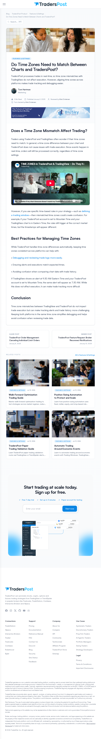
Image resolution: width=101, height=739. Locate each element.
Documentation (35, 630)
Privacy (79, 660)
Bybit (7, 654)
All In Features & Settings (85, 355)
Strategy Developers (84, 650)
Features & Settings (37, 14)
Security (32, 654)
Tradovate (9, 642)
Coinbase (9, 646)
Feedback (32, 661)
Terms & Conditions (84, 664)
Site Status (33, 658)
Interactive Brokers (12, 634)
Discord (32, 646)
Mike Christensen (64, 99)
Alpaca (8, 630)
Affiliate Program (59, 646)
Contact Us (33, 642)
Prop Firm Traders (83, 634)
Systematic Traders (83, 626)
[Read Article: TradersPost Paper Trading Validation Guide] (27, 434)
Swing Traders (81, 646)
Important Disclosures (84, 668)
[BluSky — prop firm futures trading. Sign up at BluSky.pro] (50, 112)
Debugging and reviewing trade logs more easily (37, 257)
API (53, 634)
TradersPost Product (19, 14)
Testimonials (57, 642)
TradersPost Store (59, 650)
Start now (69, 508)
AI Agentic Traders (83, 638)
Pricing (31, 626)
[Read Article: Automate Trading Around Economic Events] (73, 434)
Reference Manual (36, 634)
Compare (56, 630)
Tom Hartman (24, 89)
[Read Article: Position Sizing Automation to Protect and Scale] (73, 383)
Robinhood (9, 650)
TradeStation (10, 626)
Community (56, 638)
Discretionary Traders (84, 630)
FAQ (30, 638)
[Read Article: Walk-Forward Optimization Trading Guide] (27, 383)
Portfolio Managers (83, 642)
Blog (7, 14)
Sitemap (55, 654)
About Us (56, 626)
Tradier (8, 638)
